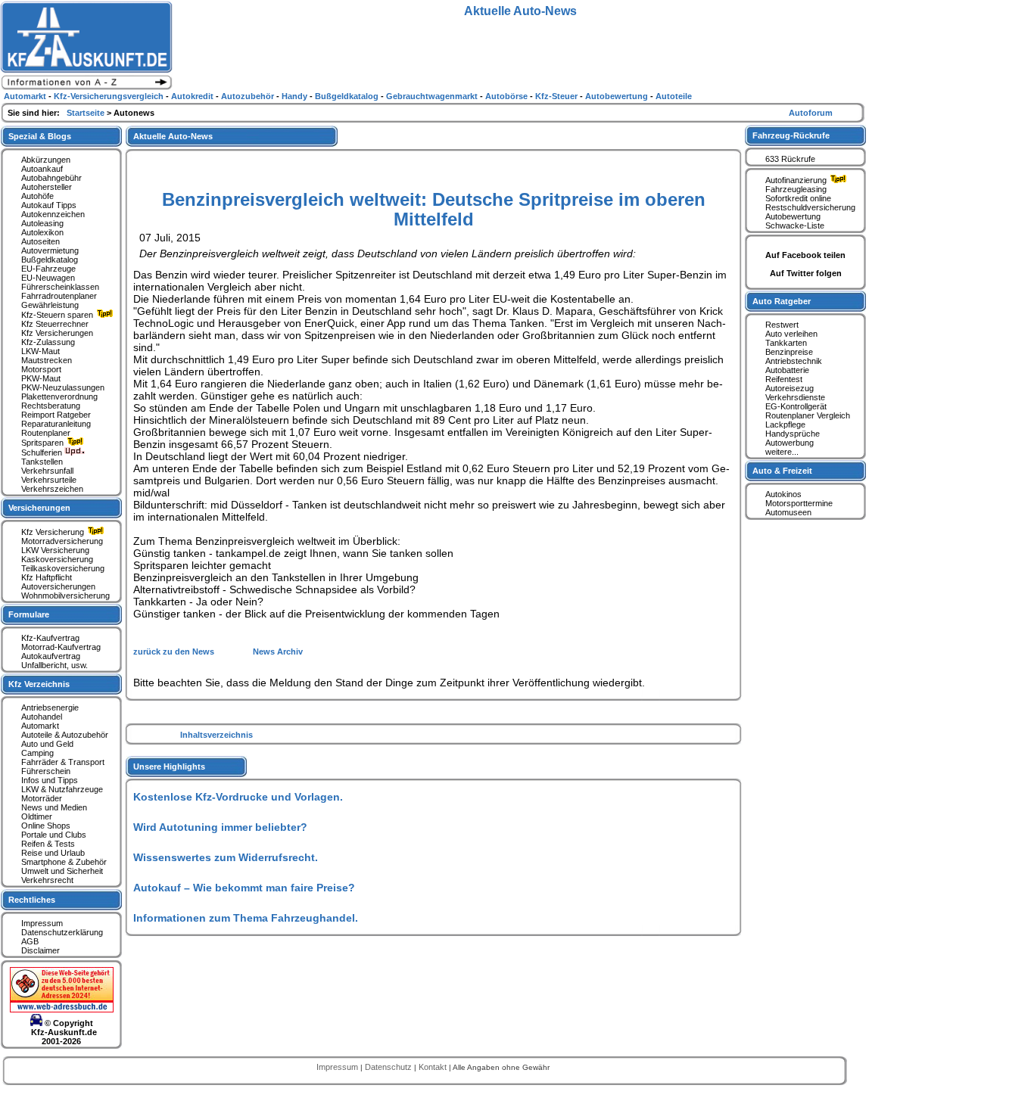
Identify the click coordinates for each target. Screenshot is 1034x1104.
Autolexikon (42, 232)
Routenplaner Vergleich (807, 415)
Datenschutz (389, 1066)
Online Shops (45, 825)
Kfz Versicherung (53, 531)
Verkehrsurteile (48, 479)
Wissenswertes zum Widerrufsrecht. (225, 857)
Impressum (42, 923)
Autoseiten (40, 241)
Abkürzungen (45, 159)
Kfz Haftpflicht (46, 577)
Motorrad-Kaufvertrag (61, 647)
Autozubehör (248, 96)
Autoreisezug (789, 388)
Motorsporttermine (799, 503)
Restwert (782, 324)
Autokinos (783, 494)
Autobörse (507, 96)
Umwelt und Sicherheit (62, 870)
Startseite (87, 112)
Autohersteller (46, 186)
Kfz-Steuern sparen (58, 314)
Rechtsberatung (50, 405)
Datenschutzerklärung (62, 932)
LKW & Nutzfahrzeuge (62, 789)
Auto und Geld (47, 743)
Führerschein (45, 771)
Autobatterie (787, 370)
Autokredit (193, 96)
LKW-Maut (40, 351)
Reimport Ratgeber (56, 414)
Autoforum (811, 112)
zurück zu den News (174, 651)
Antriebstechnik (793, 360)
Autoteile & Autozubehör (64, 734)
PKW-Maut (41, 378)
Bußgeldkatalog (49, 259)
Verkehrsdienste (795, 397)
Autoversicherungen (58, 586)
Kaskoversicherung (57, 559)
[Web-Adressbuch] (62, 1009)
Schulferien (42, 452)
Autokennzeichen (53, 214)
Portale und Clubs (53, 834)
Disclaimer (40, 950)
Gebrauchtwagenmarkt (433, 96)
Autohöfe (37, 196)
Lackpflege (785, 424)
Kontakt (434, 1066)
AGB (30, 941)
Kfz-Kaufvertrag (50, 637)
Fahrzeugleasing (796, 189)
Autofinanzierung (797, 180)
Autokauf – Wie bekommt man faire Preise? (244, 888)
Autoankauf (42, 168)
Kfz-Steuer (557, 96)
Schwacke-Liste (794, 225)
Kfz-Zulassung (48, 342)
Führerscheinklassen (60, 286)
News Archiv (278, 651)
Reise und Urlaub (53, 852)
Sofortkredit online (798, 198)
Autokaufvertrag (50, 656)
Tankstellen (42, 461)
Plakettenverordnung (59, 396)
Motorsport (41, 369)
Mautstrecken (46, 360)
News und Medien (54, 807)
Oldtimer (36, 816)
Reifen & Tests (48, 843)
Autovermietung (50, 250)
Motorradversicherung (62, 541)
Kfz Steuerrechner (55, 323)
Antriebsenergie (50, 707)
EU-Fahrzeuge (48, 268)
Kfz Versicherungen (57, 332)
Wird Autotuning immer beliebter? (220, 827)
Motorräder (41, 798)
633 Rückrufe (790, 158)
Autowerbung (789, 442)
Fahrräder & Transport (62, 762)
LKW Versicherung (55, 550)
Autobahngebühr (51, 177)
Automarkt (40, 725)
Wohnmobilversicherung (65, 595)
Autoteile (674, 96)
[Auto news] (86, 87)
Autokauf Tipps (48, 205)
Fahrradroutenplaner (59, 295)
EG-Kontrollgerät (796, 406)
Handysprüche (792, 433)
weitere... (782, 451)
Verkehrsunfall (47, 470)
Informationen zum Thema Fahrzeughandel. (245, 918)
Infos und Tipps (49, 780)
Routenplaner (45, 432)
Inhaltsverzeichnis (216, 734)
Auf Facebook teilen (805, 255)
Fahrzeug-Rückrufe (791, 135)
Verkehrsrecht (47, 880)
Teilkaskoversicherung (62, 568)
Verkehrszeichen (52, 488)
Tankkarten (786, 342)
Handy (296, 96)
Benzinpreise (789, 351)
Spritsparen (43, 442)
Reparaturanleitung (56, 423)
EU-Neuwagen (48, 277)
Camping (37, 752)
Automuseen (788, 512)
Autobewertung (793, 216)
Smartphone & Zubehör (64, 861)
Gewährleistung (50, 304)
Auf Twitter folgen (806, 273)
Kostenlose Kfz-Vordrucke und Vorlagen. (238, 797)
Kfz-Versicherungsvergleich (110, 96)
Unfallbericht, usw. (54, 665)
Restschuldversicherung (810, 207)
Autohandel (41, 716)
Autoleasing (42, 223)
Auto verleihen (791, 333)
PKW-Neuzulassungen (62, 387)
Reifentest (783, 379)
